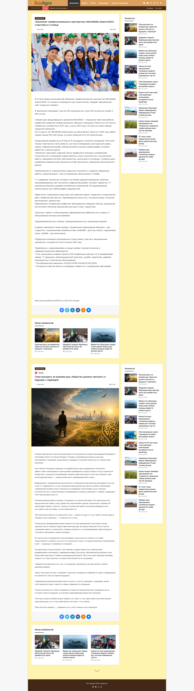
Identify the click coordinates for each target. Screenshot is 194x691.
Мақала (84, 3)
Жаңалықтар (74, 3)
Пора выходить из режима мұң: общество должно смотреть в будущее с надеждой (47, 347)
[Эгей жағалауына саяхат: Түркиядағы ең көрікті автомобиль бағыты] (131, 85)
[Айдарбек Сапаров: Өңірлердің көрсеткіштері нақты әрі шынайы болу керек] (75, 335)
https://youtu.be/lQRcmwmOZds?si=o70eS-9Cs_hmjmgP (57, 301)
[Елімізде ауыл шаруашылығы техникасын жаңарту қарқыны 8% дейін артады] (131, 153)
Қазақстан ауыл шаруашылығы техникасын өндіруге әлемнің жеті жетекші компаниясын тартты (147, 71)
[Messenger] (88, 310)
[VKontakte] (78, 310)
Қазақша (150, 8)
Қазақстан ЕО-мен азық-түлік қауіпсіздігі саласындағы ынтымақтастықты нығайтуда (148, 97)
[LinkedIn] (72, 310)
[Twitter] (67, 310)
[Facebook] (62, 310)
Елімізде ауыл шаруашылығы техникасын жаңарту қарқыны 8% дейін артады (147, 154)
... (141, 167)
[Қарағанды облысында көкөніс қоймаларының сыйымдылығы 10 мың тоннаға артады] (131, 111)
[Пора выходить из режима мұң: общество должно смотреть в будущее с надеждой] (47, 335)
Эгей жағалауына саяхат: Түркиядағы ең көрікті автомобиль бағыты (148, 84)
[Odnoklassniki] (83, 310)
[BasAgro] (41, 3)
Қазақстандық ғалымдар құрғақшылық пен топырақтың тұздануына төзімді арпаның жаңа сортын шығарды (148, 125)
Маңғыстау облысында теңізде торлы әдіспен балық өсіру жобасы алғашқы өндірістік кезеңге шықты (87, 8)
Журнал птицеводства (120, 3)
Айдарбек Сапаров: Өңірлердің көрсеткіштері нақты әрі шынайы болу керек (75, 347)
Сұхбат (93, 3)
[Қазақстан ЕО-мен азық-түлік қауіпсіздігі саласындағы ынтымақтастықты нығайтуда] (131, 95)
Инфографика (104, 3)
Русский (158, 8)
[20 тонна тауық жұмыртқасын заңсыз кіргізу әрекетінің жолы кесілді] (131, 139)
